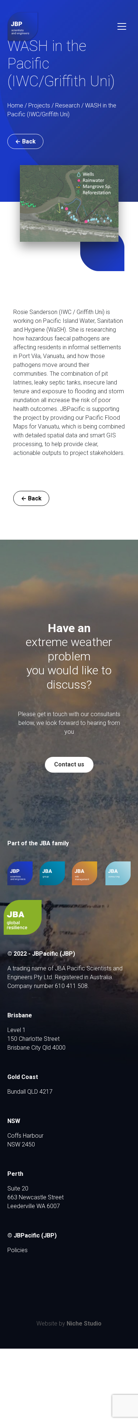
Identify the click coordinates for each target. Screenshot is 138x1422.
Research (67, 105)
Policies (17, 1250)
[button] (25, 141)
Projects (39, 105)
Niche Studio (84, 1323)
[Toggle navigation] (122, 26)
